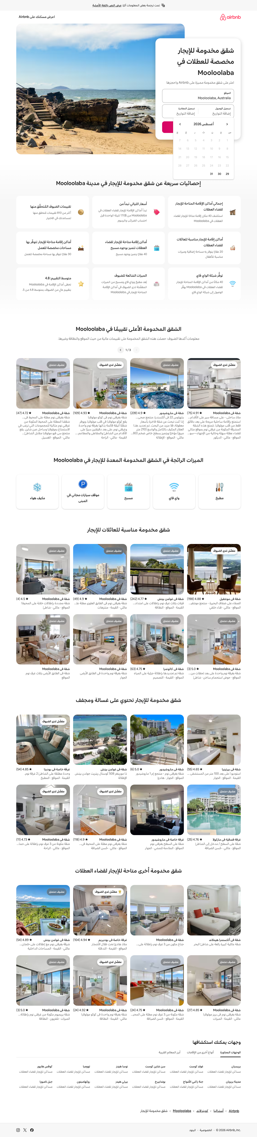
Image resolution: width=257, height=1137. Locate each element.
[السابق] (136, 350)
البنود (192, 1130)
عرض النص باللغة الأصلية (106, 5)
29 (227, 174)
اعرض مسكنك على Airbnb (37, 17)
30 (219, 174)
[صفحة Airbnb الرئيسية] (230, 17)
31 (211, 174)
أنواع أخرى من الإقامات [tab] (200, 1052)
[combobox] (198, 98)
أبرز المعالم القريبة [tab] (169, 1052)
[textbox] (216, 113)
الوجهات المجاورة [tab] (230, 1052)
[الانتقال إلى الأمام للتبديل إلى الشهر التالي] (180, 124)
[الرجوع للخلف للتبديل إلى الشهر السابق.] (227, 124)
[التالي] (120, 350)
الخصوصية (206, 1130)
